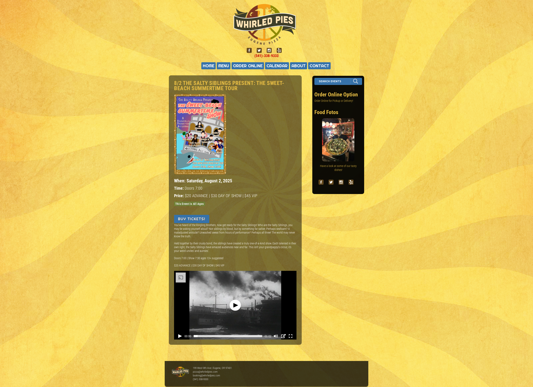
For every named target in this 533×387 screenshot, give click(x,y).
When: (180, 180)
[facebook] (251, 50)
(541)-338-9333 (266, 56)
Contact (319, 65)
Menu (223, 65)
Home (208, 65)
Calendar (277, 65)
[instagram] (271, 50)
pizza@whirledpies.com (205, 371)
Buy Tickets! (191, 219)
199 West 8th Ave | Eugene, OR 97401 (212, 368)
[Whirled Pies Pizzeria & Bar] (266, 42)
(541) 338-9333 (200, 379)
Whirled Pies (180, 372)
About (298, 65)
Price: (179, 195)
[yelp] (281, 50)
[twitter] (261, 50)
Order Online (248, 65)
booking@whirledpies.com (206, 375)
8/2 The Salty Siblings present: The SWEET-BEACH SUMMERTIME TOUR (229, 85)
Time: (179, 188)
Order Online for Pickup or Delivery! (333, 100)
